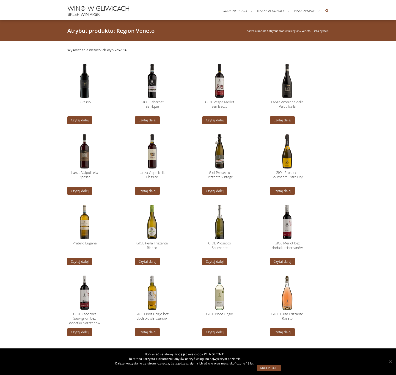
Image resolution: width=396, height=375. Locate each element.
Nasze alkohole (271, 10)
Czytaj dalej (80, 120)
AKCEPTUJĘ (269, 368)
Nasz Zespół (304, 10)
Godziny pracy (235, 10)
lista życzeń (321, 31)
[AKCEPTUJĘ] (390, 361)
